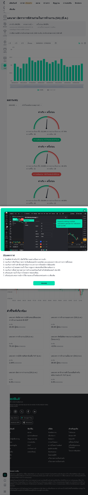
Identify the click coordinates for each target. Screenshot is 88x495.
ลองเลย (44, 283)
